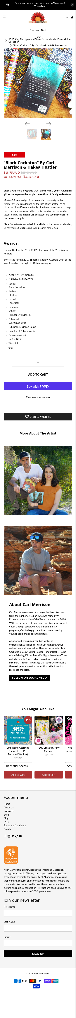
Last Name (9, 921)
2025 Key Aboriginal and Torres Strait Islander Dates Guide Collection (39, 40)
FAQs (6, 821)
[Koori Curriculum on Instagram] (9, 836)
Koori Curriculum (41, 973)
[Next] (49, 123)
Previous (34, 30)
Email (7, 936)
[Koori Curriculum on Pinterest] (12, 836)
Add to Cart (18, 774)
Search (7, 829)
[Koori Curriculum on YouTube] (20, 836)
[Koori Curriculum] (38, 17)
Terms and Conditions (15, 825)
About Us (9, 807)
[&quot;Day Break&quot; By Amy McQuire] (48, 730)
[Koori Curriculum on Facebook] (5, 836)
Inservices (9, 811)
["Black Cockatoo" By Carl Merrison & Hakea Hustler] (38, 83)
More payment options (38, 397)
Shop (6, 814)
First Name (9, 906)
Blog (6, 818)
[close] (72, 5)
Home (38, 37)
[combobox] (18, 765)
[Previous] (27, 123)
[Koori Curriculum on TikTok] (16, 836)
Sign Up (38, 954)
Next (43, 30)
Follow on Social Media (29, 677)
